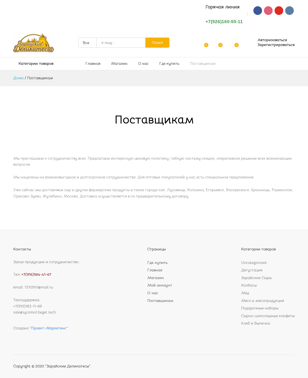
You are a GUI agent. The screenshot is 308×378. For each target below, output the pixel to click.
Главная (92, 63)
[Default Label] (279, 10)
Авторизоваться (272, 40)
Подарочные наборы (259, 308)
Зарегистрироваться (276, 45)
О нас (143, 63)
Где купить (169, 63)
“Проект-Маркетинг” (48, 328)
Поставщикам (203, 63)
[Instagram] (268, 10)
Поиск (157, 42)
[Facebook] (257, 10)
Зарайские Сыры (256, 277)
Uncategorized (253, 262)
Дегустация (251, 270)
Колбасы (249, 285)
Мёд (245, 293)
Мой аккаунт (159, 285)
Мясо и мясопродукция (262, 300)
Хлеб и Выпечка (255, 323)
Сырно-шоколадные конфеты (268, 315)
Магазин (119, 63)
